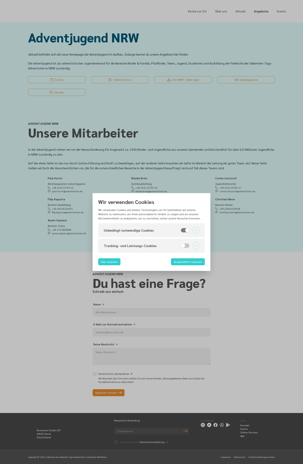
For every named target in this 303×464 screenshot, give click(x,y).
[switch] (185, 230)
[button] (151, 230)
